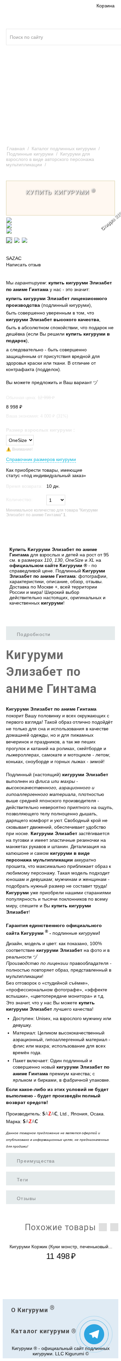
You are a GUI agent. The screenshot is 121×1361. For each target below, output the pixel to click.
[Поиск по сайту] (111, 33)
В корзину (20, 532)
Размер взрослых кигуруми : (40, 430)
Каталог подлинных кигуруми (64, 148)
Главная (16, 148)
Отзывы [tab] (26, 1198)
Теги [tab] (22, 1179)
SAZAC (14, 258)
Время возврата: (24, 486)
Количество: (19, 499)
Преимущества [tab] (36, 1161)
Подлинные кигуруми (30, 154)
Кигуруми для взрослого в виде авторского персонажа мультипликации (50, 159)
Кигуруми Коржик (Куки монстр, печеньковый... (60, 1246)
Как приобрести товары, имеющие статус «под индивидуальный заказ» (46, 472)
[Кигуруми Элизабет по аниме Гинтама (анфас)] (60, 225)
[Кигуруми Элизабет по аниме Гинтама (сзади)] (60, 231)
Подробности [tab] (33, 634)
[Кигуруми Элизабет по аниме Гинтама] (60, 220)
